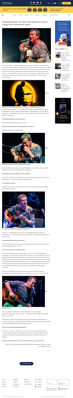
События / (63, 64)
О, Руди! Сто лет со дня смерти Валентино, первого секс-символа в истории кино (66, 77)
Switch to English (27, 384)
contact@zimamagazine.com (52, 388)
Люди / (63, 74)
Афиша (3, 386)
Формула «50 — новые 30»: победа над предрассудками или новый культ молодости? (65, 88)
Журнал (4, 384)
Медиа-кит (26, 379)
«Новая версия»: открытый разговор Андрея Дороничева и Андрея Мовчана (65, 67)
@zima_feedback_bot (52, 390)
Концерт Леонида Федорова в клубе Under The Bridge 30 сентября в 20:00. (23, 340)
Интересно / (64, 84)
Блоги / (63, 52)
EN (60, 3)
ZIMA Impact (15, 386)
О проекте (15, 381)
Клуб (3, 379)
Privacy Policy (27, 381)
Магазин (4, 381)
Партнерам (15, 379)
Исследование (16, 384)
